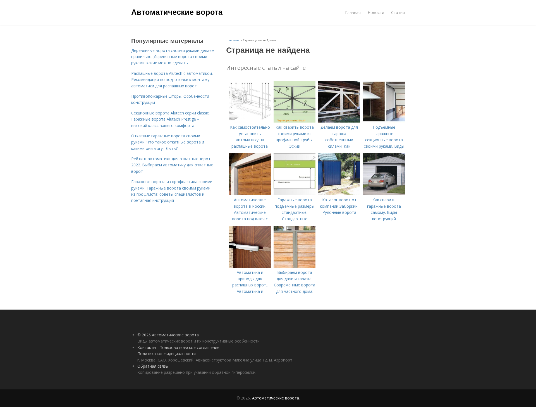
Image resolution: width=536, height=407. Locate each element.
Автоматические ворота (176, 11)
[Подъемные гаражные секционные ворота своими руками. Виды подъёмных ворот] (384, 121)
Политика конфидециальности (166, 353)
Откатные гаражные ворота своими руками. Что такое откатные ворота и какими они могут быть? (167, 142)
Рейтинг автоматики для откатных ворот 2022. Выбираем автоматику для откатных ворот (172, 165)
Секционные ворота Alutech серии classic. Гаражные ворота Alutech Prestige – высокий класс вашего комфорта (170, 119)
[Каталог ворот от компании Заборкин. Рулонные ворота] (339, 193)
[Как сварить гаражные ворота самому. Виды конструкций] (384, 193)
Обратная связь (152, 366)
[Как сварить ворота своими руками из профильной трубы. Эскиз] (294, 121)
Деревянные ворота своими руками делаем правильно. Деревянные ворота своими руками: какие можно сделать (172, 57)
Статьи (398, 12)
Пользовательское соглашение (189, 347)
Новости (376, 12)
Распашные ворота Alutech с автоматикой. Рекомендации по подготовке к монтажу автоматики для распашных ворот (172, 79)
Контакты (146, 347)
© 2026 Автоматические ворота (168, 334)
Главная (353, 12)
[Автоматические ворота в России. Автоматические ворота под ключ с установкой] (250, 193)
